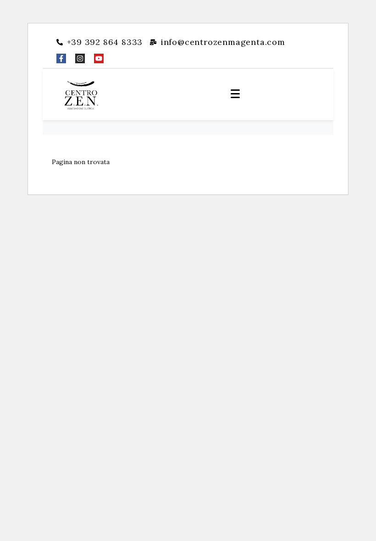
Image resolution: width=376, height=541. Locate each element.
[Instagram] (80, 58)
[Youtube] (99, 58)
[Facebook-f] (61, 58)
